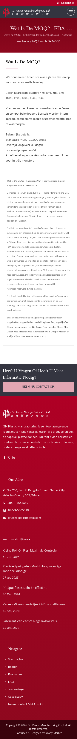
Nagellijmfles (62, 322)
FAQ (34, 41)
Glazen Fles (12, 332)
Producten (15, 674)
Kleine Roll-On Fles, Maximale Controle (30, 550)
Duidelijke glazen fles (44, 322)
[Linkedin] (13, 458)
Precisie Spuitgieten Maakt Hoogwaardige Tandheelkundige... (32, 568)
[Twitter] (8, 458)
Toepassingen (16, 689)
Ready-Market (53, 733)
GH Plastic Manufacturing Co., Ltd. (47, 725)
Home (25, 41)
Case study (15, 696)
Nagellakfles (13, 322)
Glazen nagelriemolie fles (19, 327)
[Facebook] (4, 458)
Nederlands (67, 2)
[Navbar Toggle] (71, 12)
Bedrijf (12, 666)
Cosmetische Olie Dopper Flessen (49, 332)
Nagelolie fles (26, 322)
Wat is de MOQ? (50, 41)
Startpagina (15, 659)
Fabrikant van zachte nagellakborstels (30, 621)
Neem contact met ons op (33, 336)
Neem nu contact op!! (38, 386)
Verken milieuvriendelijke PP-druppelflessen (34, 604)
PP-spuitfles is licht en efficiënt (25, 588)
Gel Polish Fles (39, 327)
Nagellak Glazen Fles (58, 327)
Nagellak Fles (25, 332)
